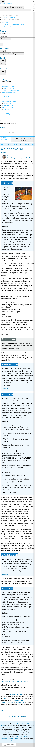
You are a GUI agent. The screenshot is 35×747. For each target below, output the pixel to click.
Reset (2, 51)
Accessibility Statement (14, 738)
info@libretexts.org (13, 740)
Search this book (5, 33)
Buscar (3, 744)
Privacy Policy (19, 736)
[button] (6, 112)
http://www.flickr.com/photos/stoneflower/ (15, 681)
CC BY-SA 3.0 (6, 698)
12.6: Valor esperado (16, 694)
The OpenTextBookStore (25, 158)
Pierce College (11, 158)
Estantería (19, 144)
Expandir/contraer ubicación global (33, 144)
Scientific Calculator (9, 99)
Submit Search (5, 39)
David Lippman (11, 155)
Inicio (9, 144)
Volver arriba (4, 710)
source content (20, 702)
